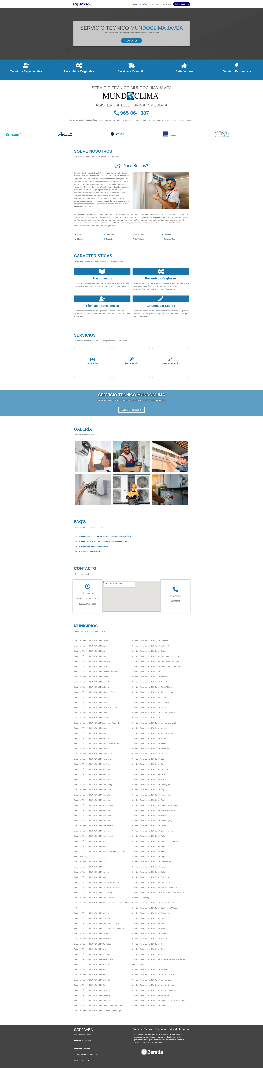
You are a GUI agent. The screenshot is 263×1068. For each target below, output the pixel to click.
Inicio (135, 4)
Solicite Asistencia (182, 4)
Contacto (167, 4)
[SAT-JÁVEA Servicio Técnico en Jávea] (83, 4)
